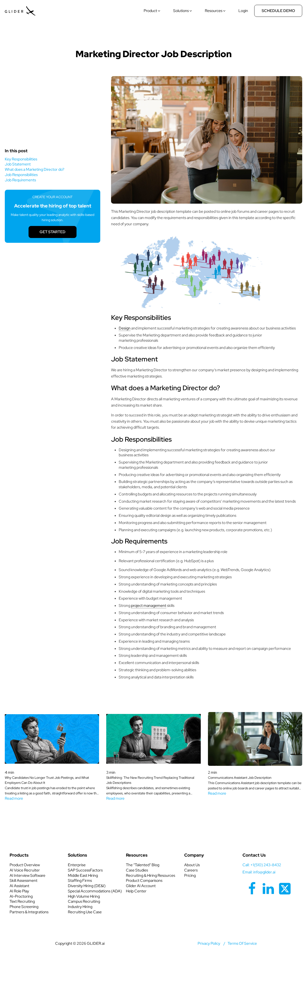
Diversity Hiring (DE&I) (87, 885)
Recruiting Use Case (85, 911)
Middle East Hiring (83, 875)
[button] (152, 11)
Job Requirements (20, 180)
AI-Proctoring (21, 896)
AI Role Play (19, 891)
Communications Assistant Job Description (240, 777)
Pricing (190, 875)
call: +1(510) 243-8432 (261, 864)
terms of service (242, 943)
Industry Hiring (80, 906)
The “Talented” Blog (142, 864)
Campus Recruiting (84, 901)
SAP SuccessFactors (85, 870)
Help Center (136, 891)
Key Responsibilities (21, 159)
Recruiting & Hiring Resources (150, 875)
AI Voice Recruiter (25, 870)
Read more (14, 798)
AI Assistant (19, 885)
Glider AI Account (141, 885)
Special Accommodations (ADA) (95, 891)
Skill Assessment (23, 880)
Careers (191, 870)
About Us (192, 864)
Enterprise (77, 864)
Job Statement (18, 164)
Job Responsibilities (21, 174)
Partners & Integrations (29, 911)
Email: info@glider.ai (258, 872)
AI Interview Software (27, 875)
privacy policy (209, 943)
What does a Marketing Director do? (34, 169)
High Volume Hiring (84, 896)
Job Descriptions (153, 38)
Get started (52, 231)
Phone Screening (24, 906)
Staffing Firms (80, 880)
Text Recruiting (22, 901)
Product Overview (25, 864)
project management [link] (148, 605)
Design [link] (124, 328)
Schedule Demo (278, 10)
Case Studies (137, 870)
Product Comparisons (144, 880)
